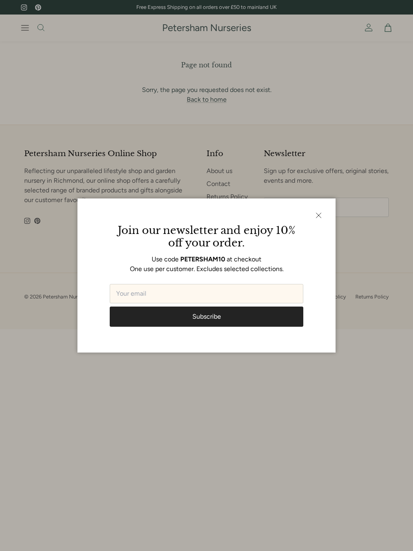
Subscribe (206, 316)
